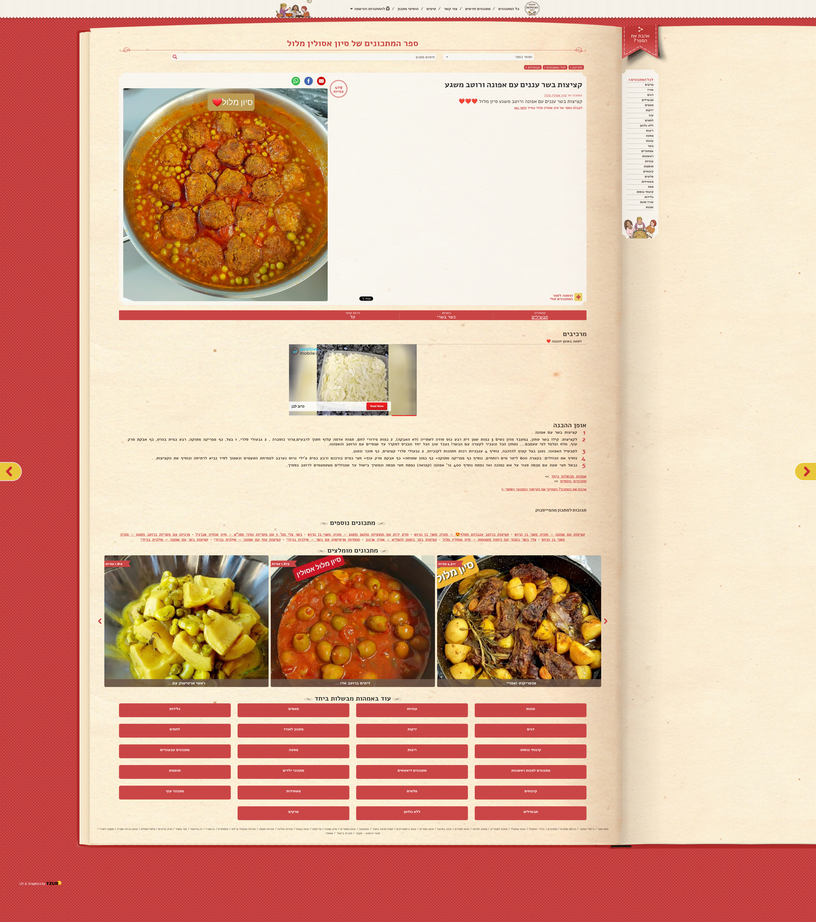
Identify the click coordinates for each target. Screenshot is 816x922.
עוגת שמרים (426, 829)
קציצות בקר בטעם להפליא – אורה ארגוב (401, 539)
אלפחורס (223, 829)
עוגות (649, 141)
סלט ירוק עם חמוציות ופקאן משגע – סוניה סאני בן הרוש (358, 534)
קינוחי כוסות (645, 192)
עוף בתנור (181, 829)
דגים (650, 95)
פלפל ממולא (148, 829)
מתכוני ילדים (293, 770)
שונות (649, 207)
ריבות (649, 130)
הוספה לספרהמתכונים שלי (561, 297)
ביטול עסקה (587, 829)
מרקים (649, 85)
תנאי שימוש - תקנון (367, 833)
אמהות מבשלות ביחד (568, 476)
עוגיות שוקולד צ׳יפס (243, 829)
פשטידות (647, 182)
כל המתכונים (508, 8)
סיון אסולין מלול (555, 95)
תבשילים (647, 100)
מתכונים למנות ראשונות (530, 770)
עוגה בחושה (444, 829)
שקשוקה (364, 829)
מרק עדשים (165, 829)
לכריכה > (576, 67)
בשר (650, 146)
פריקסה (316, 829)
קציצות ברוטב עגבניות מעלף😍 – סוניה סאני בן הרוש (461, 534)
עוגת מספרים (348, 829)
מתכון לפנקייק (498, 829)
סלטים (649, 176)
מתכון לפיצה (479, 829)
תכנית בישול (344, 833)
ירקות (649, 110)
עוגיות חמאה (266, 829)
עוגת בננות (302, 829)
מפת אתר (603, 829)
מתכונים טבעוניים (175, 749)
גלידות (649, 197)
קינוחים (648, 171)
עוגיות (649, 161)
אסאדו (329, 833)
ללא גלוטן (646, 125)
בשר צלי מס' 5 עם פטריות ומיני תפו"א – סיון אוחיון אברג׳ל (249, 534)
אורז (650, 90)
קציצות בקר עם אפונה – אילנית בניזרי (174, 539)
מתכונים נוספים (573, 481)
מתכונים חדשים (477, 8)
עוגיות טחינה (285, 829)
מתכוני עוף (175, 791)
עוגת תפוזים (462, 829)
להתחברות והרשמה (369, 8)
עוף (651, 115)
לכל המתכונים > (554, 67)
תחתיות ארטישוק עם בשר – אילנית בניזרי (323, 539)
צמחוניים (647, 151)
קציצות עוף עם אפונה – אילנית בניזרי (247, 539)
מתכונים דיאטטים (412, 770)
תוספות (648, 166)
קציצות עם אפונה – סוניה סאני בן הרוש (549, 534)
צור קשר (450, 8)
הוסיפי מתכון (408, 8)
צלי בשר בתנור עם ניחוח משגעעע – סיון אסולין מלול (489, 539)
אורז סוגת (646, 202)
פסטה (649, 136)
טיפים (431, 8)
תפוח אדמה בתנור (382, 829)
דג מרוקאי (196, 829)
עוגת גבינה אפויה (127, 829)
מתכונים (552, 829)
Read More (376, 406)
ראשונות (647, 156)
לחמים (649, 120)
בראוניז (210, 829)
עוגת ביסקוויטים (406, 829)
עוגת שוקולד (518, 829)
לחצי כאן (520, 107)
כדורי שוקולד (536, 829)
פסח (650, 187)
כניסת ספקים (568, 829)
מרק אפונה (330, 829)
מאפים (649, 105)
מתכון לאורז (293, 729)
